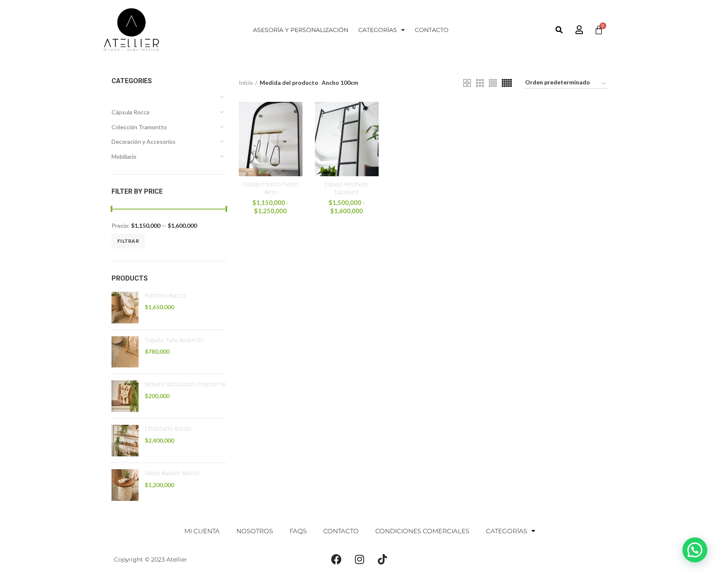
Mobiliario (124, 156)
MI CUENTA (202, 531)
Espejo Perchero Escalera (346, 188)
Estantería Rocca (168, 429)
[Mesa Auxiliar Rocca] (125, 485)
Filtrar (128, 241)
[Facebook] (336, 559)
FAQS (298, 531)
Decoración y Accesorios (144, 141)
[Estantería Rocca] (125, 440)
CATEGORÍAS (377, 30)
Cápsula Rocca (130, 112)
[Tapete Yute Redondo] (125, 352)
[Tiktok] (382, 559)
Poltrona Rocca (165, 296)
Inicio (246, 82)
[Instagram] (359, 559)
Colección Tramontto (139, 127)
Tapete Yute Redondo (174, 340)
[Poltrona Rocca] (125, 307)
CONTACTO (432, 30)
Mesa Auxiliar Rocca (172, 473)
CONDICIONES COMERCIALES (422, 531)
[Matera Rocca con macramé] (125, 396)
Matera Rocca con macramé (185, 384)
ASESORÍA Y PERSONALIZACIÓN (300, 30)
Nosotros (254, 531)
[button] (559, 30)
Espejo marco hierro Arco (270, 188)
